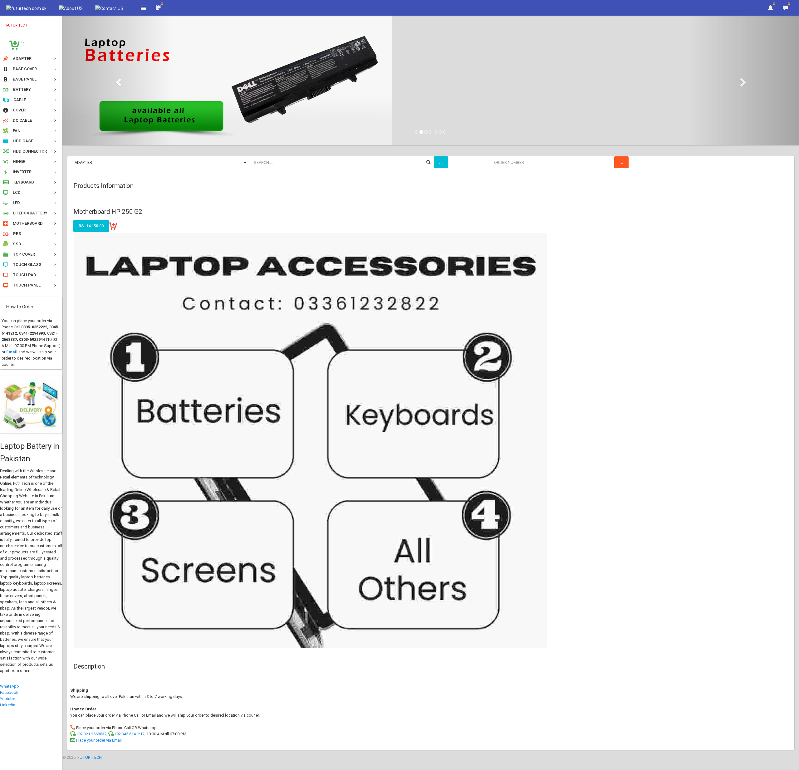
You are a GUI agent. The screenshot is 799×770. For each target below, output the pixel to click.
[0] (22, 44)
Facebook (9, 692)
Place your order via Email (99, 740)
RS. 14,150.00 (91, 225)
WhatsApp (9, 686)
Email (11, 352)
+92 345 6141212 (129, 734)
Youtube (7, 698)
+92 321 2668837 (91, 734)
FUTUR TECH (89, 757)
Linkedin (7, 705)
